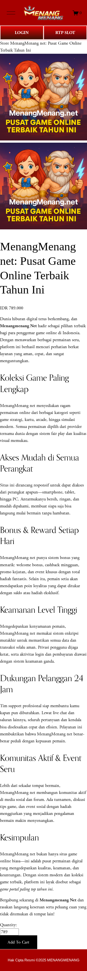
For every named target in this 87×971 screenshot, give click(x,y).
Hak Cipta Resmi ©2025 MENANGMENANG (44, 960)
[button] (18, 942)
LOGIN (22, 32)
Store (4, 43)
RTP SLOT (65, 32)
